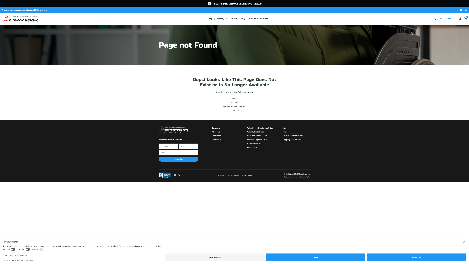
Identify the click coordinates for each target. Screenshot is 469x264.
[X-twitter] (466, 10)
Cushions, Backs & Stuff (257, 136)
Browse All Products (258, 18)
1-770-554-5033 (444, 18)
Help (285, 128)
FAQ (243, 18)
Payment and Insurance (293, 136)
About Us (234, 102)
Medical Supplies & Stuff (257, 139)
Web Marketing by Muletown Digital (297, 177)
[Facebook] (461, 10)
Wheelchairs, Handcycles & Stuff (260, 128)
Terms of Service (233, 175)
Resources (216, 136)
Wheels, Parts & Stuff (256, 132)
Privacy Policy (247, 175)
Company (216, 128)
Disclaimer (220, 175)
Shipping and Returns (292, 139)
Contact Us (234, 110)
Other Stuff (252, 147)
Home (234, 98)
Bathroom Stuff (254, 143)
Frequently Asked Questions (234, 106)
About (234, 18)
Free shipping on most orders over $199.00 (237, 3)
